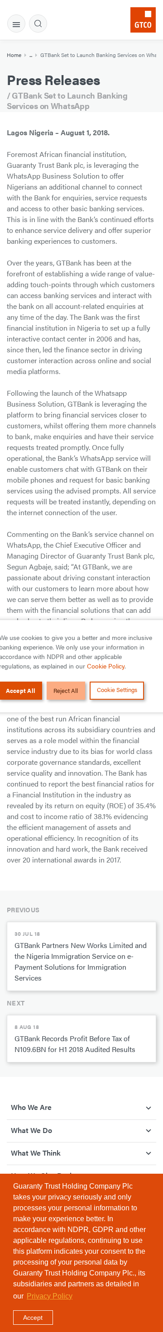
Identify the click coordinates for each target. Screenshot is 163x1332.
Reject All (65, 690)
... (30, 55)
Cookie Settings (117, 689)
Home (14, 55)
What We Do (31, 1130)
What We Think (36, 1152)
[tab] (16, 23)
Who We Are (31, 1107)
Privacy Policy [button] (49, 1296)
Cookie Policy (106, 665)
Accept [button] (33, 1317)
